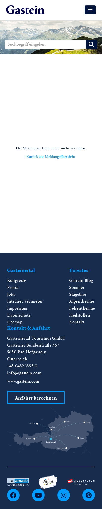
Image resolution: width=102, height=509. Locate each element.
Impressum (17, 308)
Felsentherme (82, 308)
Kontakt (76, 322)
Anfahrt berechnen (36, 398)
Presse (13, 287)
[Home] (25, 10)
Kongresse (16, 280)
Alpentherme (81, 301)
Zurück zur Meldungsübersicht (51, 156)
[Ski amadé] (18, 481)
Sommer (77, 287)
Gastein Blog (81, 280)
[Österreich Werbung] (81, 481)
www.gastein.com (23, 381)
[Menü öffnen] (90, 9)
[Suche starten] (91, 44)
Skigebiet (77, 294)
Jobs (11, 294)
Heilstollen (79, 315)
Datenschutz (19, 315)
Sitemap (14, 322)
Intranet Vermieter (25, 301)
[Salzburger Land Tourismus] (48, 481)
